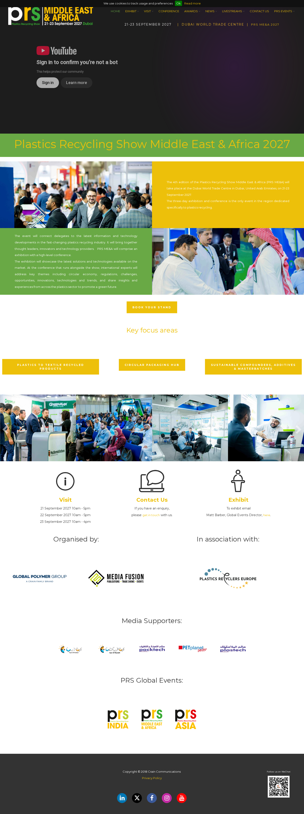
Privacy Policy (152, 778)
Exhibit (131, 11)
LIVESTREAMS (232, 11)
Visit (148, 11)
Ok (178, 3)
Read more (192, 3)
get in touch (151, 515)
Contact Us (259, 11)
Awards (191, 11)
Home (115, 11)
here (266, 515)
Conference (168, 11)
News (210, 11)
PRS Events (283, 11)
